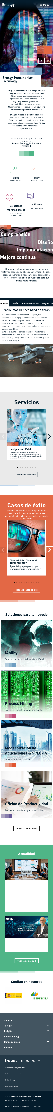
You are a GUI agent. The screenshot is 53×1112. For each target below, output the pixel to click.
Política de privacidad (29, 1100)
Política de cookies (11, 1100)
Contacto (8, 1047)
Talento (8, 1025)
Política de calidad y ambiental (15, 1068)
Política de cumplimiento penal (15, 1074)
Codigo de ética (10, 1080)
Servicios (9, 1020)
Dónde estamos (12, 1042)
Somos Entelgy (11, 1036)
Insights (8, 1031)
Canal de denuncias (11, 1086)
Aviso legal (37, 1106)
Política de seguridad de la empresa (17, 1106)
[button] (41, 61)
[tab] (15, 303)
